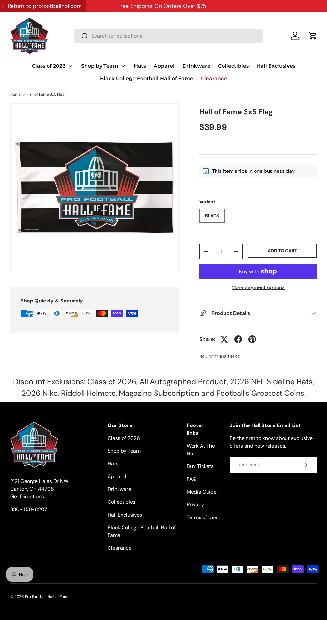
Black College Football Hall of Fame (146, 78)
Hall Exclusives (275, 66)
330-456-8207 (28, 509)
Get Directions (27, 496)
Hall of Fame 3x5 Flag (46, 94)
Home (15, 94)
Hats (140, 66)
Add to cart (282, 251)
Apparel (164, 66)
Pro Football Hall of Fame (47, 596)
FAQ (191, 479)
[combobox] (168, 36)
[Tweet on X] (224, 339)
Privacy (195, 504)
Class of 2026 (124, 438)
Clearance (214, 78)
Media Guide (202, 491)
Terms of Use (202, 517)
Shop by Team (124, 451)
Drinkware (196, 66)
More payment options (258, 287)
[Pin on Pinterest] (252, 339)
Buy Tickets (200, 466)
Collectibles (233, 66)
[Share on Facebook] (238, 339)
